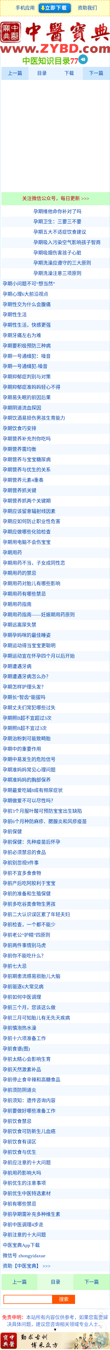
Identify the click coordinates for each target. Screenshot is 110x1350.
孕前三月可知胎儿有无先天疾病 (36, 1018)
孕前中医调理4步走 (23, 1224)
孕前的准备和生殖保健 (27, 893)
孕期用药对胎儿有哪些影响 (31, 583)
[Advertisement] (55, 136)
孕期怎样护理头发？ (24, 687)
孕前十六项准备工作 (24, 1038)
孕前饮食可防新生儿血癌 (29, 1131)
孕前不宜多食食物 (22, 873)
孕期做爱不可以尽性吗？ (29, 800)
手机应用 (26, 8)
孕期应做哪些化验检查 (27, 532)
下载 (69, 73)
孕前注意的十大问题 (24, 1235)
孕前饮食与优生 (19, 1152)
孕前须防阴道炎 (19, 1090)
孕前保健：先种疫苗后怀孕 (31, 842)
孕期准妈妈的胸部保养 (27, 780)
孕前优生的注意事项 (24, 1183)
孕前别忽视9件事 (21, 863)
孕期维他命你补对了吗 (57, 211)
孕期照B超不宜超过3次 (27, 718)
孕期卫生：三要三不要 (57, 221)
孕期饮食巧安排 (19, 428)
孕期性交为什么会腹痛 (27, 304)
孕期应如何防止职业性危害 (31, 521)
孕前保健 (12, 831)
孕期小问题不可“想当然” (29, 283)
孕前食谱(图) (16, 1049)
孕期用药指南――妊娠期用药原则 (39, 614)
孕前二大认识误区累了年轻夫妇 (36, 914)
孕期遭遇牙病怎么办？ (27, 676)
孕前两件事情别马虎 (24, 945)
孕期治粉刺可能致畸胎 (27, 738)
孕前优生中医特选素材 (27, 1193)
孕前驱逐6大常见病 (23, 986)
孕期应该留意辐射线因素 (29, 511)
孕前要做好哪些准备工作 (29, 1111)
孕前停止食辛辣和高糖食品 (31, 1079)
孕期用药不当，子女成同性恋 (34, 563)
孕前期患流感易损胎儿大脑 (31, 976)
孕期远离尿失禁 (19, 625)
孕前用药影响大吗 (22, 1173)
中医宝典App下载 (21, 1245)
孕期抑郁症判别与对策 (27, 376)
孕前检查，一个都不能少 (29, 924)
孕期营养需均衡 (19, 449)
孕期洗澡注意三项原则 (57, 273)
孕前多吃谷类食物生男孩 (29, 904)
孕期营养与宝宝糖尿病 (27, 459)
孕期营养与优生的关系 (27, 469)
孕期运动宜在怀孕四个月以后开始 (39, 656)
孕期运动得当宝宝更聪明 (29, 645)
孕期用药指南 (17, 604)
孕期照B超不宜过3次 (25, 728)
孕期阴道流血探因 (22, 408)
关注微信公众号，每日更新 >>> (55, 198)
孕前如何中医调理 (22, 997)
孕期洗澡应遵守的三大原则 (62, 263)
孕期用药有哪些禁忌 (24, 594)
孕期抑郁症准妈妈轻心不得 (31, 387)
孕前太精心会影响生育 (27, 1059)
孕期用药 (12, 552)
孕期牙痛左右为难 (22, 335)
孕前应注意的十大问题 (27, 1162)
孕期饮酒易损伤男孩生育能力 (34, 418)
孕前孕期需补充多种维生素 (31, 1214)
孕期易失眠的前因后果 (27, 397)
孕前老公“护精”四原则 (26, 935)
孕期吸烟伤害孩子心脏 (57, 253)
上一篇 (15, 73)
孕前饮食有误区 (19, 1142)
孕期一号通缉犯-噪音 (25, 366)
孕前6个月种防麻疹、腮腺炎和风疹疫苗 (45, 821)
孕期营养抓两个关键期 (27, 501)
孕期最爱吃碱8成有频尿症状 (33, 790)
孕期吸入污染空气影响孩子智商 (67, 242)
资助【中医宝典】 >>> (26, 1266)
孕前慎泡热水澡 (19, 1028)
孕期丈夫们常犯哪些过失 (29, 707)
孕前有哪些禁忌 (19, 1204)
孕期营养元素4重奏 (23, 480)
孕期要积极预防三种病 (27, 346)
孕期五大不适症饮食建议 (59, 232)
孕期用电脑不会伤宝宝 (27, 542)
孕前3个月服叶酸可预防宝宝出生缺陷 (42, 811)
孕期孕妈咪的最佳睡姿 (27, 635)
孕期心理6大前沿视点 (25, 294)
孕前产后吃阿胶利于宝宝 (29, 883)
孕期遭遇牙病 (17, 666)
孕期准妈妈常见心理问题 (29, 770)
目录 (42, 73)
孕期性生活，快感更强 (27, 325)
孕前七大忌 (15, 966)
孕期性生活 (15, 314)
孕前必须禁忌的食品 (24, 852)
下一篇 (96, 73)
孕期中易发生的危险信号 (29, 759)
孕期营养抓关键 (19, 490)
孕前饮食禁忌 (17, 1121)
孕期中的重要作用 (22, 749)
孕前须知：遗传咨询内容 (29, 1100)
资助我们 (87, 8)
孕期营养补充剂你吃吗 (27, 439)
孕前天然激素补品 (22, 1069)
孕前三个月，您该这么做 (29, 1007)
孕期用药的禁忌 (19, 573)
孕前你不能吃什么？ (24, 956)
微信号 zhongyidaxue (24, 1255)
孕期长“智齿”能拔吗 (24, 697)
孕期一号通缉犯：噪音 (27, 356)
